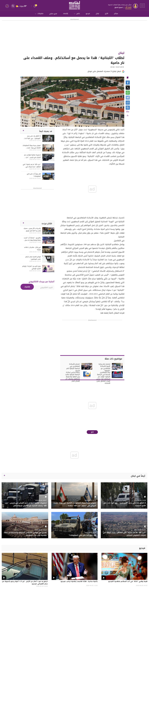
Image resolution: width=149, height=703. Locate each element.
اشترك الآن (128, 7)
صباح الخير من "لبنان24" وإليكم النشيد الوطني (31, 267)
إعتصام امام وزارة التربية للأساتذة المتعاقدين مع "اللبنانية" (104, 367)
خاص (78, 13)
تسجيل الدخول (118, 7)
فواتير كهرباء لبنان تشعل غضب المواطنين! (33, 258)
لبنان (97, 13)
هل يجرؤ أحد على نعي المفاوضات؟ (34, 175)
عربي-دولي (53, 13)
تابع (92, 432)
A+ (127, 112)
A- (128, 116)
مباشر (116, 13)
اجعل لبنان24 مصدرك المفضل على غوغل (104, 71)
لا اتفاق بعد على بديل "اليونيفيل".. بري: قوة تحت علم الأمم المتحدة (32, 137)
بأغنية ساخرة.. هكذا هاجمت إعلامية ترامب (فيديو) (79, 581)
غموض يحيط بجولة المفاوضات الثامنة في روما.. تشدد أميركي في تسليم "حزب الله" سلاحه (32, 146)
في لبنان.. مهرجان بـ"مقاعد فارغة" (32, 248)
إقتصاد (65, 13)
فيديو (88, 13)
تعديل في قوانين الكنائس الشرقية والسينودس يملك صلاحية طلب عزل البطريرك (25, 534)
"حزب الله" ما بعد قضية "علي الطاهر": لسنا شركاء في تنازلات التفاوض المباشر (32, 165)
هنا (102, 313)
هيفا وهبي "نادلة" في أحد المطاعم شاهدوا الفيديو (127, 581)
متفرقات (40, 13)
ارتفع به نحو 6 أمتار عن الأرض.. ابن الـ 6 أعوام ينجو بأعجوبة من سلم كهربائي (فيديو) (25, 582)
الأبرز (106, 13)
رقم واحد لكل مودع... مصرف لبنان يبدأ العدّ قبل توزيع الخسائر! (32, 229)
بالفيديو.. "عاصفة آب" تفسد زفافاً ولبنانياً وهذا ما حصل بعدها (32, 239)
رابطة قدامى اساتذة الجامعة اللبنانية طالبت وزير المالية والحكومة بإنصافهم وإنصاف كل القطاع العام (72, 376)
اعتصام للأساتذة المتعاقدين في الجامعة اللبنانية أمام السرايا (73, 367)
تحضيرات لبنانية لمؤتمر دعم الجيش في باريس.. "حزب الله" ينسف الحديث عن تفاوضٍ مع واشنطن (31, 156)
